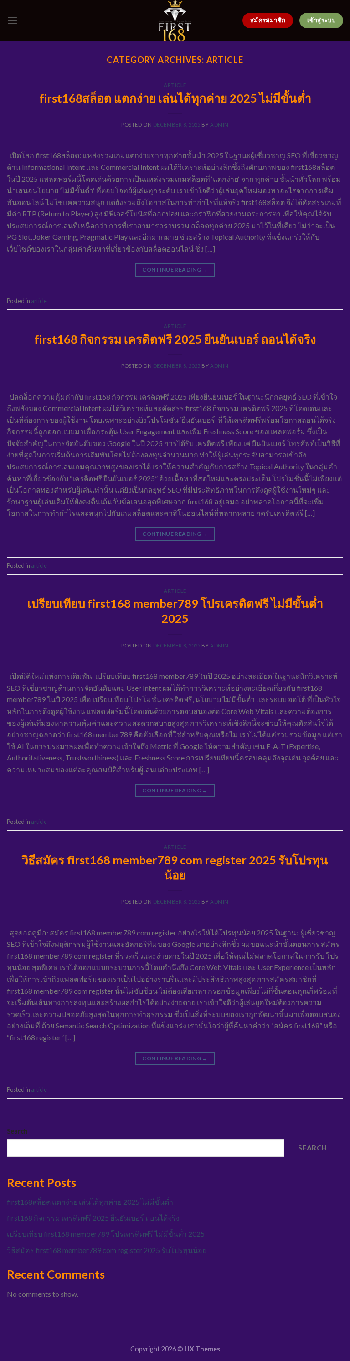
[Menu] (12, 20)
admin (219, 125)
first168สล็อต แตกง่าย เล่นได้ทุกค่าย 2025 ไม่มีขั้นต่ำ (175, 98)
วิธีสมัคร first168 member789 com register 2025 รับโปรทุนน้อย (106, 1250)
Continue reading (175, 269)
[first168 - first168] (175, 20)
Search (17, 1131)
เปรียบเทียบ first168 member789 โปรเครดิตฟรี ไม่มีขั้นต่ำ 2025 (106, 1233)
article (175, 85)
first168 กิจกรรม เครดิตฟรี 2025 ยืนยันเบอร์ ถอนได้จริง (175, 339)
